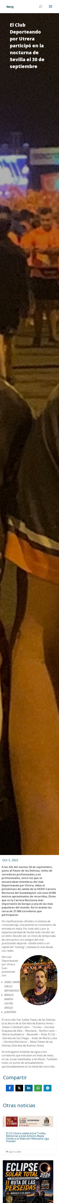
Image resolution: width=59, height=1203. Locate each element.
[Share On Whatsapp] (38, 1088)
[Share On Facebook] (10, 1088)
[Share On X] (19, 1088)
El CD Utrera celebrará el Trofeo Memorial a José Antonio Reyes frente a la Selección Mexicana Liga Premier (28, 1135)
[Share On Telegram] (47, 1088)
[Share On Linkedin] (29, 1088)
